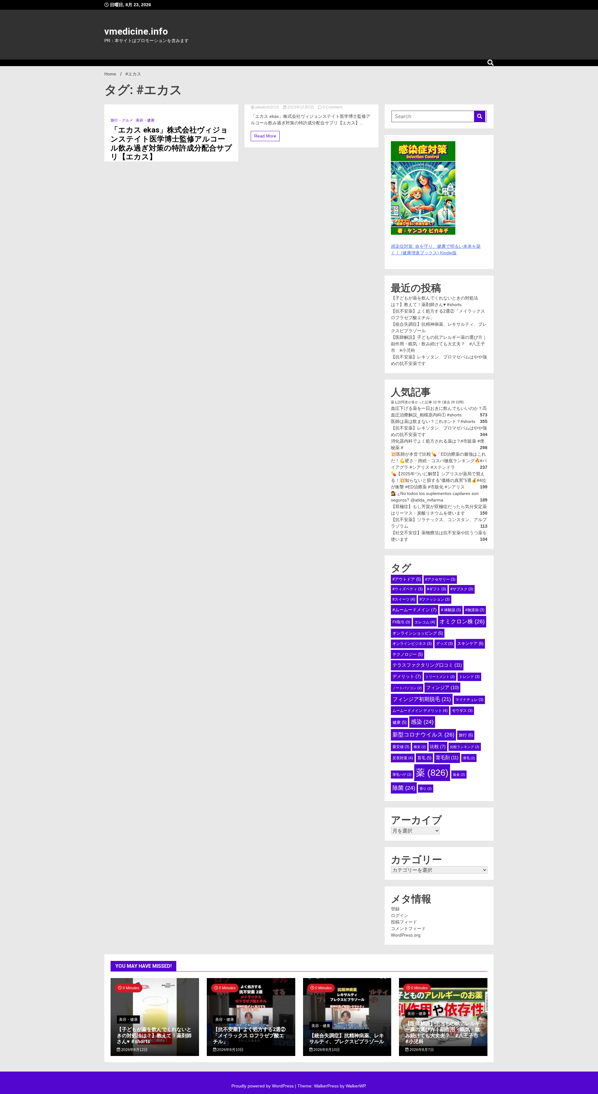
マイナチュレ (469, 700)
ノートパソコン (407, 688)
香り (426, 788)
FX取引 (401, 622)
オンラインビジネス (412, 643)
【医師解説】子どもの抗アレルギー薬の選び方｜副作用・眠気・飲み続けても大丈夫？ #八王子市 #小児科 (439, 344)
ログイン (399, 915)
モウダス (462, 711)
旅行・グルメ (122, 120)
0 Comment (332, 107)
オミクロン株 (462, 621)
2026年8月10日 (230, 1050)
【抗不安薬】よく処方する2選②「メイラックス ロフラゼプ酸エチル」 (249, 1035)
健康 (399, 722)
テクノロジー (407, 654)
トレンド (469, 677)
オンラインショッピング (417, 633)
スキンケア (470, 643)
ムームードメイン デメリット (420, 710)
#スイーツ (403, 599)
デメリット (406, 676)
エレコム (425, 622)
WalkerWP (355, 1085)
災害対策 (402, 758)
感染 (422, 722)
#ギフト (436, 589)
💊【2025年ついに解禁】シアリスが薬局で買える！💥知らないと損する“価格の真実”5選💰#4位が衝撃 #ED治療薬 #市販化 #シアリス (438, 480)
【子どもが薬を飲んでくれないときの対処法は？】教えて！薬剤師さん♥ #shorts (154, 1035)
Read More (265, 135)
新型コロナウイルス (423, 735)
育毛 (424, 758)
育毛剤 (447, 757)
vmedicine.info (136, 31)
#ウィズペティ (407, 589)
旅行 (466, 735)
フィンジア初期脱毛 (421, 699)
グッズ (444, 643)
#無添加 (474, 610)
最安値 (400, 747)
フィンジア (442, 687)
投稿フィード (404, 921)
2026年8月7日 (421, 1050)
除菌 (403, 788)
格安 (420, 747)
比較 (438, 746)
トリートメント (440, 677)
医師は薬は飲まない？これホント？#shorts (433, 421)
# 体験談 (451, 610)
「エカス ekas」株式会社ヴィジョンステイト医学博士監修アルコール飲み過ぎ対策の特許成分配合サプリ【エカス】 (171, 143)
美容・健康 (145, 120)
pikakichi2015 (267, 107)
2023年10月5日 (301, 107)
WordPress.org (405, 935)
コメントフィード (408, 928)
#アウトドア (406, 579)
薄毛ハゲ (401, 774)
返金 (459, 774)
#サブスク (461, 589)
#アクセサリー (440, 579)
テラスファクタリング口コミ (427, 665)
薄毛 (469, 758)
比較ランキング (464, 747)
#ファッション (435, 599)
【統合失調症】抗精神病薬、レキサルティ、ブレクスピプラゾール (346, 1038)
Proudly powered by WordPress (263, 1085)
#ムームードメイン (414, 609)
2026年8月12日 (134, 1050)
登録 (395, 908)
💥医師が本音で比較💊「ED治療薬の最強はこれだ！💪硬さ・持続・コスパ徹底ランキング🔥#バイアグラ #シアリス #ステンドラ (439, 461)
